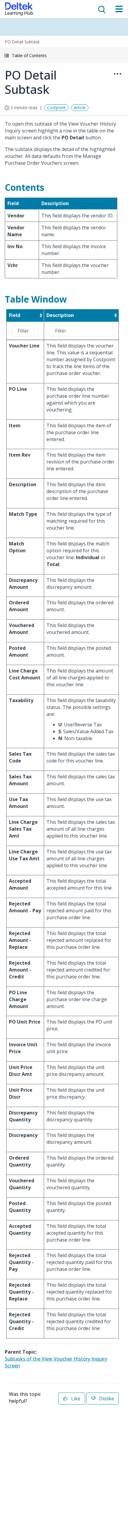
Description (60, 315)
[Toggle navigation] (119, 8)
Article (80, 107)
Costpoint (56, 107)
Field (14, 315)
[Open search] (101, 8)
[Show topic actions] (117, 74)
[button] (64, 55)
